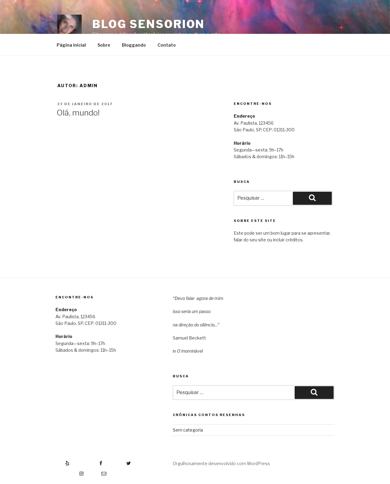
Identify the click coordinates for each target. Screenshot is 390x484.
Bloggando (134, 45)
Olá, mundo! (78, 112)
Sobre (104, 45)
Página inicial (71, 45)
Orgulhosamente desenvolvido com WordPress (221, 463)
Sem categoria (188, 429)
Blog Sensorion (148, 24)
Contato (167, 45)
